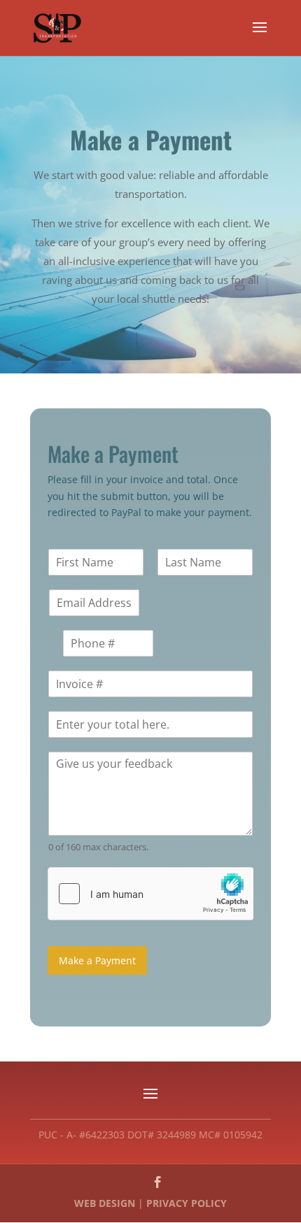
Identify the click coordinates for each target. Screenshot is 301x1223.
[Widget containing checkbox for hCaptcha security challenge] (150, 893)
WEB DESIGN (104, 1203)
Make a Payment (97, 960)
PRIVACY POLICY (186, 1203)
